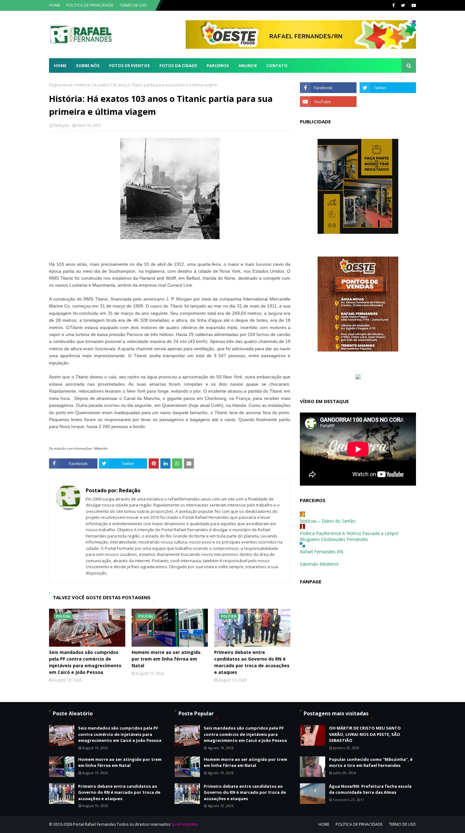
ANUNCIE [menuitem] (248, 65)
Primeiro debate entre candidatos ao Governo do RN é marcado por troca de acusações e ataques (251, 662)
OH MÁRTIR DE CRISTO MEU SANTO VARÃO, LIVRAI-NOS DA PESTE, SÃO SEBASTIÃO (365, 734)
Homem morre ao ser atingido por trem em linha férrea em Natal (166, 658)
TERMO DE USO (133, 5)
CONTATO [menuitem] (277, 65)
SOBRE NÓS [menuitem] (88, 65)
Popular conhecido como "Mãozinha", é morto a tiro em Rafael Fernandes (370, 762)
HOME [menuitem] (60, 65)
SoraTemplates (184, 824)
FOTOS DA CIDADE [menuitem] (178, 65)
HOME (54, 5)
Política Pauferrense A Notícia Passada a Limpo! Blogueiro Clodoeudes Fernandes (349, 536)
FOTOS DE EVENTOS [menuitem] (129, 65)
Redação (61, 125)
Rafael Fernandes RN (321, 552)
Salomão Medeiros (319, 564)
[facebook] (393, 5)
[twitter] (403, 5)
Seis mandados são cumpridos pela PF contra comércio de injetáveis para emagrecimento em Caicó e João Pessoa (85, 662)
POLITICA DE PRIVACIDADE (89, 5)
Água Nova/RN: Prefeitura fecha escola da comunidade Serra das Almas (370, 789)
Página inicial (60, 85)
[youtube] (413, 5)
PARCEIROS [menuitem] (218, 65)
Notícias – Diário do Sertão (328, 521)
